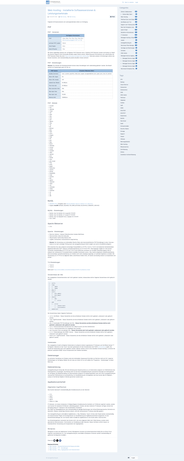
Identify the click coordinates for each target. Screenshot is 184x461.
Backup (122, 82)
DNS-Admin (123, 95)
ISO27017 (123, 113)
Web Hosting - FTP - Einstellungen (58, 448)
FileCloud (122, 97)
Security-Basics (124, 128)
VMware (122, 139)
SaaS (121, 123)
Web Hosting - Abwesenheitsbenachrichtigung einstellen (64, 446)
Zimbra (122, 152)
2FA (121, 79)
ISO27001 (123, 110)
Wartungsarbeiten (125, 141)
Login (136, 2)
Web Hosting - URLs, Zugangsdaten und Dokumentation (64, 449)
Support (122, 134)
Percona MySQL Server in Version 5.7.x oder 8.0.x (79, 203)
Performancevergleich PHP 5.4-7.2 (72, 40)
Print (113, 16)
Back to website (129, 2)
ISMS (121, 108)
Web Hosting (63, 16)
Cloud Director (124, 84)
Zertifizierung (123, 149)
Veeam (122, 136)
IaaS (121, 105)
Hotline (122, 102)
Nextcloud (123, 121)
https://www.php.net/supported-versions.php (77, 56)
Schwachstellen (124, 126)
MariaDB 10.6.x (53, 203)
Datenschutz (123, 90)
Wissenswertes (124, 147)
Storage (122, 131)
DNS (121, 92)
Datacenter (123, 87)
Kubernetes (123, 115)
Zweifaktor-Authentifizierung (128, 154)
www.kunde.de (102, 347)
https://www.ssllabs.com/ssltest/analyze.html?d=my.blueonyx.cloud (72, 269)
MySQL (122, 118)
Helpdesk (122, 100)
